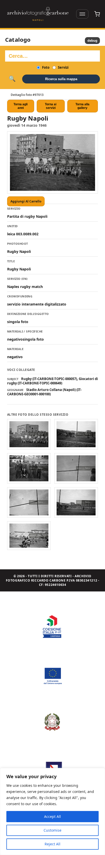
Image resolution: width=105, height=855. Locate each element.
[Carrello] (97, 14)
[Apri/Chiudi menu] (82, 14)
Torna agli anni (21, 106)
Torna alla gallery (82, 106)
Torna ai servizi (50, 106)
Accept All (52, 816)
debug (92, 40)
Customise (52, 830)
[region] (52, 811)
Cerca (12, 78)
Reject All (52, 844)
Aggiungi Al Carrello (25, 201)
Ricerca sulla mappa (61, 79)
